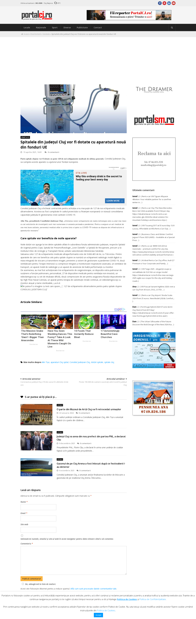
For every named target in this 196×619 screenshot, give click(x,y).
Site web (24, 524)
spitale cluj (109, 362)
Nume (24, 501)
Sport (55, 27)
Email (24, 513)
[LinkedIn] (169, 3)
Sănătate (46, 34)
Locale (27, 27)
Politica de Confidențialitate (152, 599)
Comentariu (27, 543)
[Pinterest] (164, 3)
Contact (98, 27)
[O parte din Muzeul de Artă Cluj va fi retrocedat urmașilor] (36, 414)
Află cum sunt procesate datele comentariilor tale (93, 588)
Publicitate (82, 27)
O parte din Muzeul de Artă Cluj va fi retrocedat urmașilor (89, 409)
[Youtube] (173, 3)
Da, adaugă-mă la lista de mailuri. (40, 584)
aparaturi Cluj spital (59, 362)
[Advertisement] (98, 58)
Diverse (67, 27)
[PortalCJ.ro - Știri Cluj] (37, 18)
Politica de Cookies (127, 599)
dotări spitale (97, 362)
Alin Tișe (46, 362)
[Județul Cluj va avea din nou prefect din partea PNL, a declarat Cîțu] (36, 440)
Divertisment (35, 34)
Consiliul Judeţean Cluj (80, 362)
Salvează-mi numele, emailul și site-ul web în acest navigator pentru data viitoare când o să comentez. (67, 538)
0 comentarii (53, 152)
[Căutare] (171, 27)
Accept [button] (98, 615)
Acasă (26, 34)
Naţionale (41, 27)
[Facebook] (160, 3)
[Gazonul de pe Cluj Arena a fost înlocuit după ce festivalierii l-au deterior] (36, 467)
